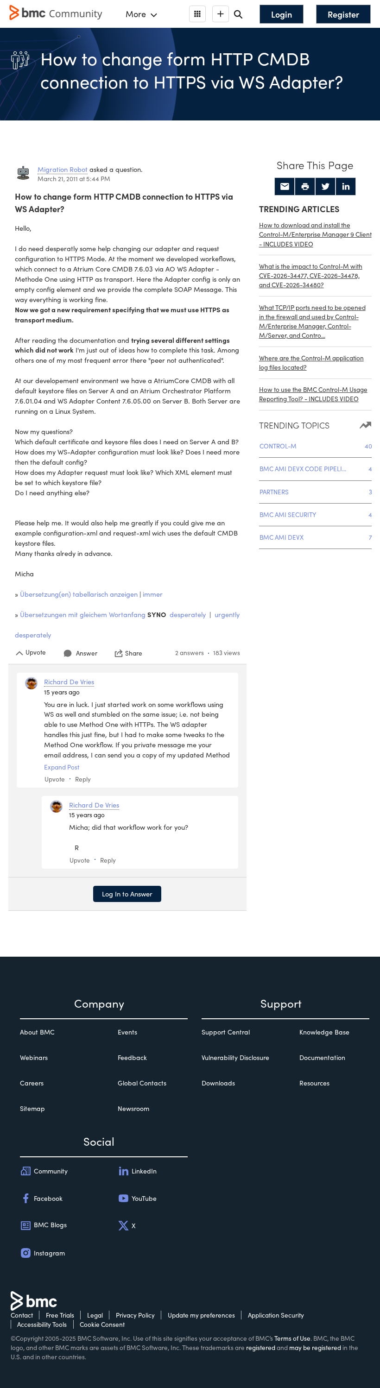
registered (260, 1347)
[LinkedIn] (345, 187)
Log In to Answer (127, 893)
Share (133, 653)
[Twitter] (325, 187)
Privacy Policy (135, 1315)
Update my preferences (201, 1315)
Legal (95, 1315)
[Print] (305, 187)
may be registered (315, 1347)
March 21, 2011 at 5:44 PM (74, 178)
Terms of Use (292, 1338)
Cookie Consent (102, 1324)
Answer (86, 653)
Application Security (276, 1315)
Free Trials (60, 1315)
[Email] (284, 187)
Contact (22, 1315)
